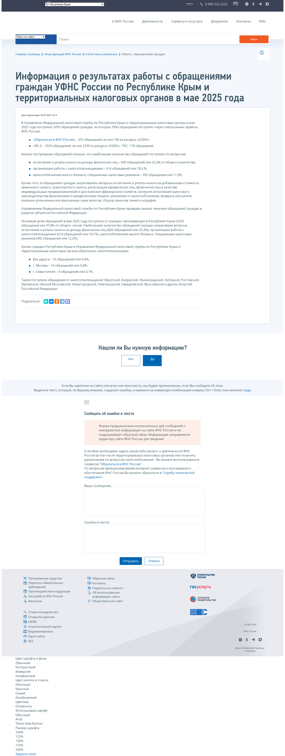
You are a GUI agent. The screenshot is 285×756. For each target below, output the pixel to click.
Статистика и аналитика (101, 54)
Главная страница (28, 54)
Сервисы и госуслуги (187, 21)
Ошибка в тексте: (97, 522)
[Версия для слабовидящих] (190, 4)
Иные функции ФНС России (62, 54)
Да (152, 359)
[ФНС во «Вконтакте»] (247, 4)
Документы (219, 21)
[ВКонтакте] (51, 301)
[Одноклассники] (56, 301)
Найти (253, 39)
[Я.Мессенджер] (46, 301)
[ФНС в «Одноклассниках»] (253, 4)
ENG (262, 21)
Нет (131, 359)
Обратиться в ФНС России (54, 139)
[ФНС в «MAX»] (266, 4)
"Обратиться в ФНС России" (121, 464)
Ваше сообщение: (97, 486)
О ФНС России (123, 21)
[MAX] (67, 301)
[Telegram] (62, 301)
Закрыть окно (26, 754)
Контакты (244, 21)
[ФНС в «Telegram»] (260, 4)
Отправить (131, 561)
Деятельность (152, 21)
